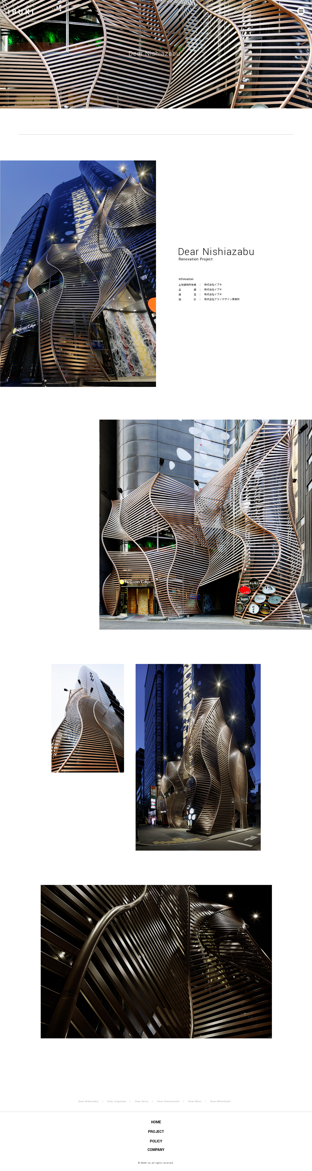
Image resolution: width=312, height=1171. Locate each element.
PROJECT (156, 1131)
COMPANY (156, 1149)
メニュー (301, 11)
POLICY (156, 1141)
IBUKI (22, 12)
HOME (156, 1122)
